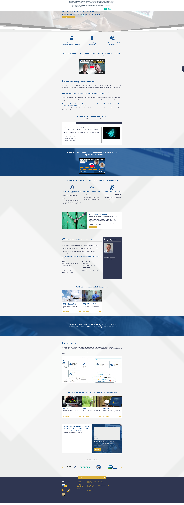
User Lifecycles (86, 87)
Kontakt (80, 477)
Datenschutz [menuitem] (100, 482)
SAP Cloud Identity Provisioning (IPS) (75, 96)
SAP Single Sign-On (112, 122)
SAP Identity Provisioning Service (70, 138)
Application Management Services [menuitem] (91, 488)
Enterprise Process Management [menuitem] (91, 486)
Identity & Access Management (79, 347)
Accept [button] (105, 8)
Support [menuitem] (99, 484)
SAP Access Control (97, 85)
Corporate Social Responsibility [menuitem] (80, 486)
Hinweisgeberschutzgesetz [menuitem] (103, 485)
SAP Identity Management (96, 122)
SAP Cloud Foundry (86, 268)
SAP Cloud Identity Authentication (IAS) (91, 96)
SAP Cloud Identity (66, 122)
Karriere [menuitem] (79, 482)
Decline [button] (109, 8)
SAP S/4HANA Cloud (67, 270)
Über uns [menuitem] (79, 481)
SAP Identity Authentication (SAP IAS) (92, 191)
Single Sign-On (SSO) (87, 107)
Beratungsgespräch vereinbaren (68, 17)
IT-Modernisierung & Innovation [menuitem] (91, 482)
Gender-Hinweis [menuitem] (101, 487)
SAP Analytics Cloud (86, 267)
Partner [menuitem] (79, 484)
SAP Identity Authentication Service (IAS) (90, 270)
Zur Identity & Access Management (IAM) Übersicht (92, 118)
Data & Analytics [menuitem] (90, 483)
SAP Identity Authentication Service (71, 140)
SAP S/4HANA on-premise (68, 272)
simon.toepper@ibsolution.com (109, 257)
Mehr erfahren (92, 226)
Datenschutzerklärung (98, 443)
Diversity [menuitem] (79, 488)
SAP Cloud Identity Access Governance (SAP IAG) (72, 192)
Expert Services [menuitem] (90, 490)
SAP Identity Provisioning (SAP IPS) (112, 191)
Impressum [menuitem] (100, 481)
